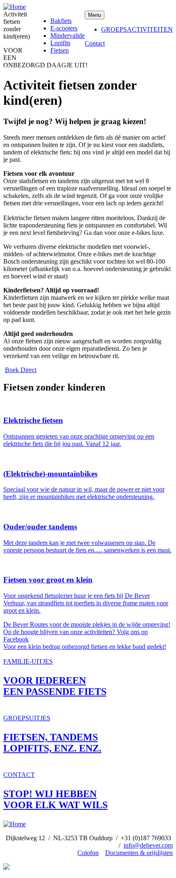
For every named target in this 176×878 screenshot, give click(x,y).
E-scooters (63, 28)
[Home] (14, 6)
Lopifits (60, 42)
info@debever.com (148, 845)
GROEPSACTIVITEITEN (137, 29)
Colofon (88, 852)
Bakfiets (61, 20)
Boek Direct (20, 369)
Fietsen (59, 50)
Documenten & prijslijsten (139, 852)
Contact (95, 43)
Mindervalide (67, 35)
